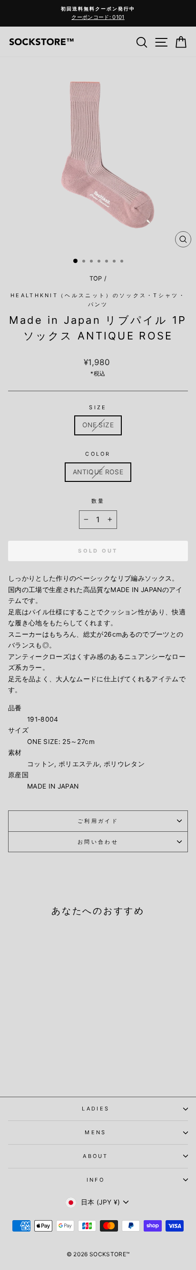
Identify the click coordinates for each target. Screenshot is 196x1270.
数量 (98, 501)
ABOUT (95, 1156)
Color (98, 454)
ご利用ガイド (98, 821)
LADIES (96, 1108)
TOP (95, 278)
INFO (96, 1179)
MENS (95, 1132)
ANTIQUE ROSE (98, 472)
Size (98, 407)
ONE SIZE (98, 425)
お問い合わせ (98, 841)
